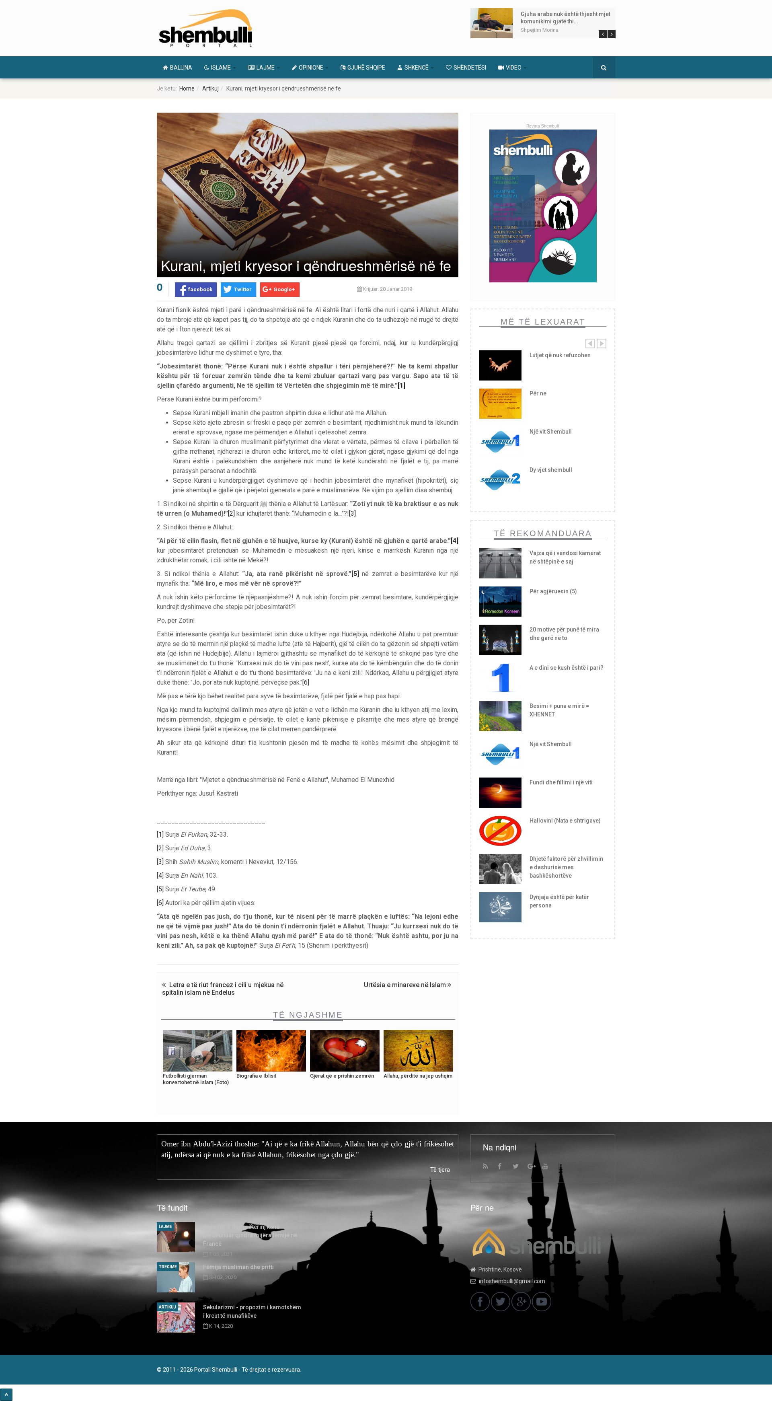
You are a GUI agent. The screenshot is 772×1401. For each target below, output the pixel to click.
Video (514, 67)
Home (187, 88)
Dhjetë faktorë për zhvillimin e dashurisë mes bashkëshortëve (566, 867)
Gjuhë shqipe (366, 67)
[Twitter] (519, 1168)
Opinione (311, 67)
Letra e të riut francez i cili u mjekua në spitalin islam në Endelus (222, 988)
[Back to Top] (6, 1395)
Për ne (538, 393)
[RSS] (489, 1168)
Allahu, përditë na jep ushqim (418, 1076)
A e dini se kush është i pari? (567, 667)
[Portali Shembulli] (206, 28)
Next (612, 34)
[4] (454, 541)
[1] (401, 385)
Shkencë (417, 67)
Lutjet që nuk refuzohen (560, 355)
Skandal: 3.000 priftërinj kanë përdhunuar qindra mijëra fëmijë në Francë (250, 1235)
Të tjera (440, 1169)
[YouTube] (548, 1168)
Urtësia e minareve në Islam (406, 985)
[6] (305, 682)
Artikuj (210, 88)
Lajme (266, 67)
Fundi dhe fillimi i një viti (561, 782)
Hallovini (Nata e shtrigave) (565, 820)
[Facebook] (504, 1168)
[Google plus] (534, 1168)
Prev (603, 34)
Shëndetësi (470, 67)
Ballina (181, 67)
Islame (221, 67)
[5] (355, 574)
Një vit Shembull (551, 431)
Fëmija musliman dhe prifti (238, 1267)
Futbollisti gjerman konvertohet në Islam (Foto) (196, 1079)
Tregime (168, 1267)
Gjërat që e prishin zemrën (342, 1076)
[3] (352, 513)
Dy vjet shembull (551, 470)
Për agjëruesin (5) (553, 591)
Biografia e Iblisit (256, 1076)
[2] (231, 513)
